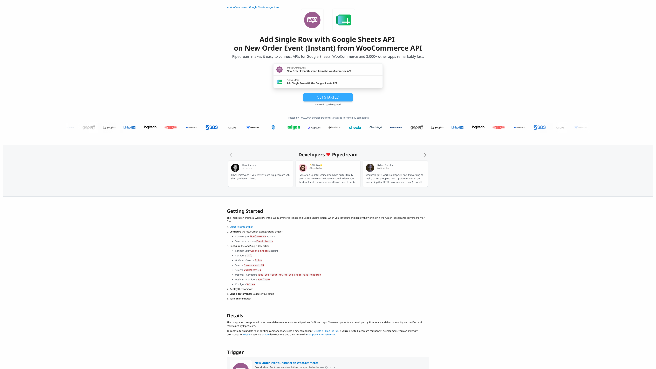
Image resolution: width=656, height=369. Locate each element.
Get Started (328, 97)
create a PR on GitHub (326, 331)
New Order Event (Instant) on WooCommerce (286, 363)
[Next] (424, 155)
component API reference (322, 334)
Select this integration (241, 227)
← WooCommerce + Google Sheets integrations (253, 7)
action (265, 334)
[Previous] (231, 155)
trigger (247, 334)
